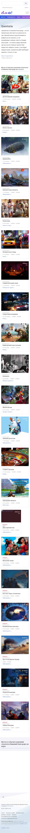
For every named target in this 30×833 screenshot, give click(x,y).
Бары (18, 17)
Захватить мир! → (7, 225)
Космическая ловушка (10, 626)
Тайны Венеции (8, 725)
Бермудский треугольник (12, 345)
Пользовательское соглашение (9, 816)
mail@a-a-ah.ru (23, 823)
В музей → (5, 132)
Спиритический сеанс (10, 283)
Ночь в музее (7, 128)
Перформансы (11, 17)
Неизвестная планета (10, 190)
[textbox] (13, 2)
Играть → (5, 101)
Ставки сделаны (8, 469)
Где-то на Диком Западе (11, 659)
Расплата (6, 376)
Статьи (3, 813)
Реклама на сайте (10, 813)
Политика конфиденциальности (9, 818)
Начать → (5, 256)
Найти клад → (6, 505)
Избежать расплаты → (8, 380)
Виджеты (14, 814)
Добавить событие (6, 814)
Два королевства (8, 527)
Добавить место (20, 813)
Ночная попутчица (9, 252)
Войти (26, 7)
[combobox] (13, 3)
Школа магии (7, 407)
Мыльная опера (8, 560)
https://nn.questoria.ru (7, 56)
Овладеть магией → (8, 412)
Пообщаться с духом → (9, 287)
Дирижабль (7, 159)
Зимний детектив (9, 438)
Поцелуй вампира (9, 692)
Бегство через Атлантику (12, 593)
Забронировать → (7, 163)
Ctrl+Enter (9, 806)
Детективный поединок (11, 97)
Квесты (3, 17)
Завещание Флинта (9, 500)
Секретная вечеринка (10, 314)
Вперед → (5, 349)
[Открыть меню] (27, 13)
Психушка (6, 221)
